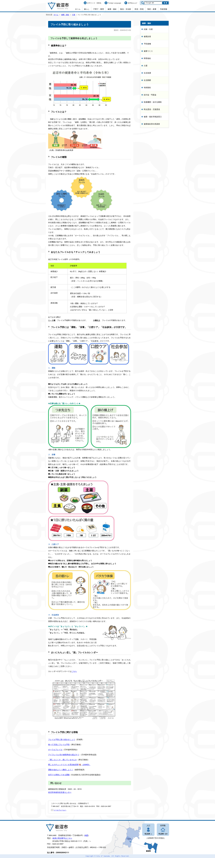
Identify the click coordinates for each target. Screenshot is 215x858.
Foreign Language (114, 3)
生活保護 (147, 73)
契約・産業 (151, 9)
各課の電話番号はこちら (62, 838)
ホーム (77, 9)
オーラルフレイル (55, 749)
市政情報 (163, 9)
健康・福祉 (112, 9)
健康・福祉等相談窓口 (153, 116)
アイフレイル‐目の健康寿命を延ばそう (63, 754)
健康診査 (147, 36)
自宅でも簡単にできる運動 (59, 774)
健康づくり (148, 51)
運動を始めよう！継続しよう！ (60, 769)
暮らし (86, 9)
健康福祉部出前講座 (152, 124)
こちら (74, 671)
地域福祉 (147, 87)
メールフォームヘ (60, 810)
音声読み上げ (132, 3)
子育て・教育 (98, 9)
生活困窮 (147, 80)
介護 (73, 14)
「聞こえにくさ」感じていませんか (62, 759)
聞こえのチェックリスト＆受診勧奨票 (69, 764)
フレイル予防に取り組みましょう (61, 739)
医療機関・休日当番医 (153, 102)
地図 (86, 835)
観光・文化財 (125, 9)
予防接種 (147, 43)
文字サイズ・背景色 (94, 3)
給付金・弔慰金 (150, 94)
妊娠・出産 (148, 29)
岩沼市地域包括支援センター (59, 792)
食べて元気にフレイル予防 (59, 744)
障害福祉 (147, 58)
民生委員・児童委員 (152, 109)
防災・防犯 (139, 9)
